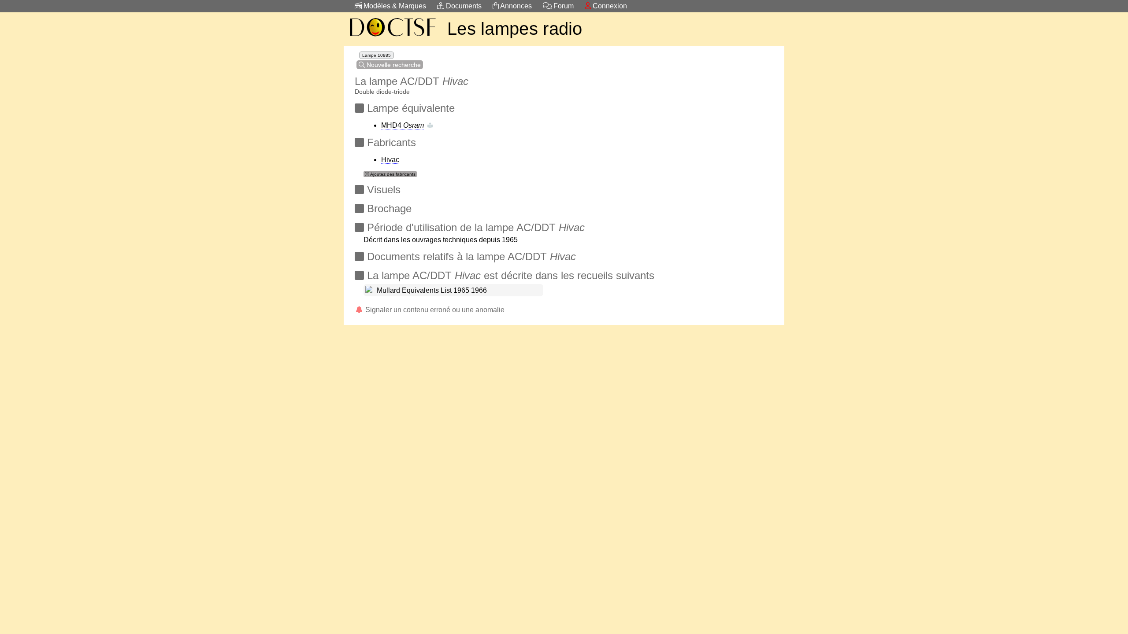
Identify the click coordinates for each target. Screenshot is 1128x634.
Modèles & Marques (394, 6)
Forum (563, 6)
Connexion (609, 6)
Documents (463, 6)
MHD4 (402, 125)
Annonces (515, 6)
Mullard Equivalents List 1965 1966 (432, 290)
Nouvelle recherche (393, 64)
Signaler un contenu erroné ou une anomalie (434, 309)
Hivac (390, 159)
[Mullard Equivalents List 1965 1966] (368, 290)
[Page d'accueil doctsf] (392, 37)
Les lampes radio (515, 28)
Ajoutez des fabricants (392, 174)
